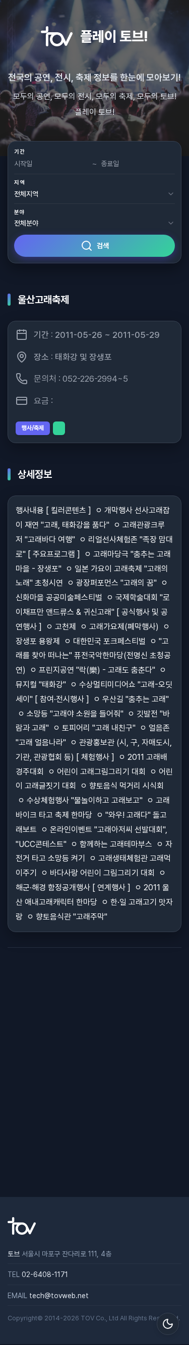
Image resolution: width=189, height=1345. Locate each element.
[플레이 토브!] (22, 1232)
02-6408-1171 (45, 1274)
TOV (87, 1318)
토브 (14, 1254)
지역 (19, 182)
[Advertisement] (94, 1072)
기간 (19, 152)
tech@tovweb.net (59, 1296)
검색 (103, 246)
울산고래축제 (43, 300)
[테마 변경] (168, 1324)
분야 (19, 212)
